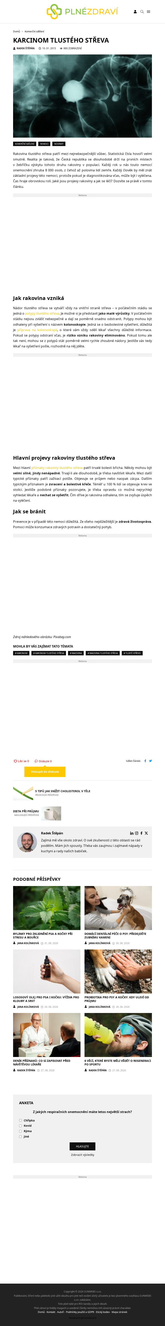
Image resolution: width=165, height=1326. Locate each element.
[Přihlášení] (135, 11)
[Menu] (148, 11)
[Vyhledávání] (142, 11)
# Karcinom (21, 653)
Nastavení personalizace (82, 1318)
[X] (146, 833)
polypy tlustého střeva (42, 313)
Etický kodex (103, 1312)
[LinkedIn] (131, 833)
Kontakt (51, 1312)
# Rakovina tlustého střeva (103, 653)
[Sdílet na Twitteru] (150, 761)
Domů (41, 1312)
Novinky (58, 143)
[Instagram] (136, 833)
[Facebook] (141, 833)
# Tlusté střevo (132, 653)
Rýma (28, 1131)
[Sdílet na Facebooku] (145, 761)
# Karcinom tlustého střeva (48, 653)
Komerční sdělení (24, 143)
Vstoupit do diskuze (45, 772)
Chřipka (29, 1120)
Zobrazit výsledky (82, 1155)
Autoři (60, 1312)
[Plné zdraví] (83, 11)
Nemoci (44, 143)
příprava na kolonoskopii (37, 330)
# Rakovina (76, 653)
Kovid (28, 1126)
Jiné (26, 1136)
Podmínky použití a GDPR (80, 1312)
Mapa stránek (119, 1312)
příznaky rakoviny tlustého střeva (57, 468)
